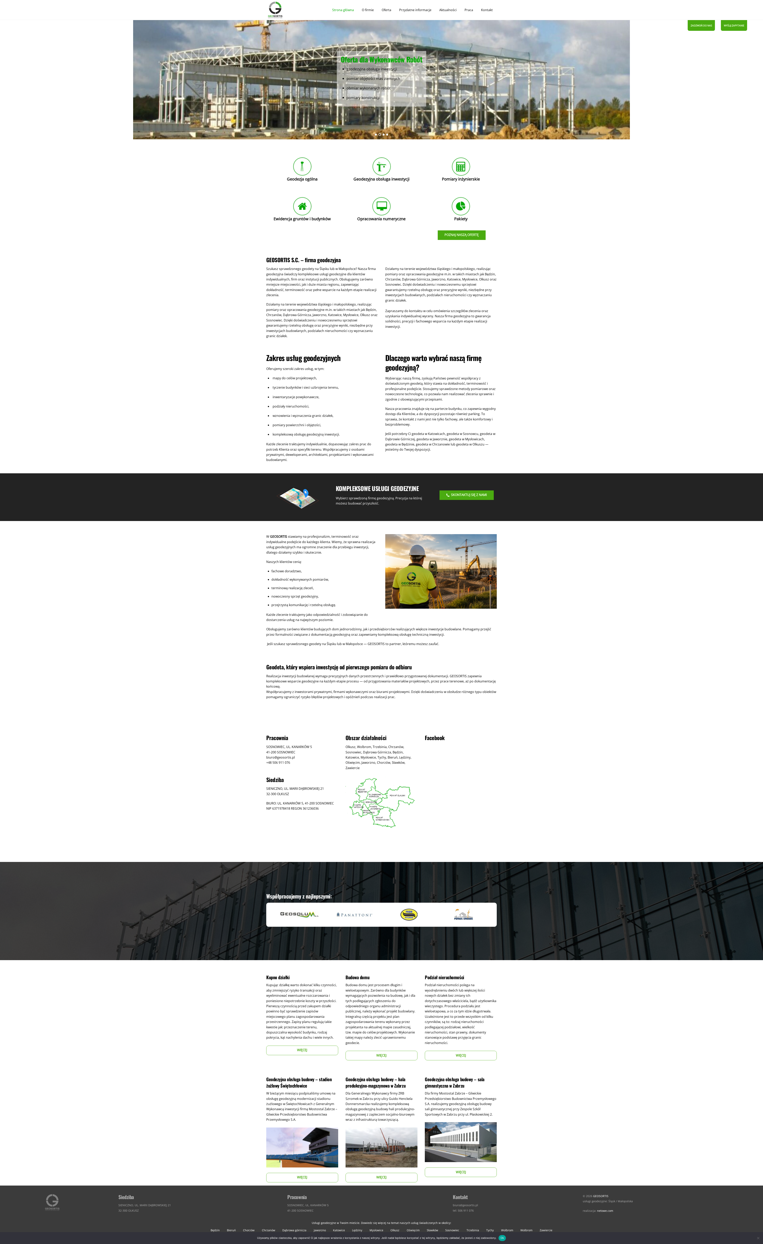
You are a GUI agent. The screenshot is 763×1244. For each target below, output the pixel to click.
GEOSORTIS (600, 1196)
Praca (469, 10)
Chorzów (249, 1230)
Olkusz (394, 1230)
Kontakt (487, 10)
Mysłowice (376, 1230)
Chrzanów (268, 1230)
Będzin (215, 1230)
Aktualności (448, 10)
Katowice (339, 1230)
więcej (302, 1050)
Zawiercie (546, 1230)
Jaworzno (320, 1230)
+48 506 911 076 (278, 762)
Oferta (386, 10)
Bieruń (231, 1230)
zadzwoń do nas (701, 25)
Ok (502, 1237)
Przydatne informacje (415, 10)
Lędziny (357, 1230)
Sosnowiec (452, 1230)
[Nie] (758, 1238)
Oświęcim (413, 1230)
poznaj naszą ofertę (461, 235)
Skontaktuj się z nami (469, 495)
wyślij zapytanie (734, 25)
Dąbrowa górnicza (294, 1230)
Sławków (432, 1230)
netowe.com (605, 1211)
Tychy (490, 1230)
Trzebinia (473, 1230)
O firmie (368, 10)
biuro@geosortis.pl (280, 757)
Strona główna (343, 10)
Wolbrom (507, 1230)
